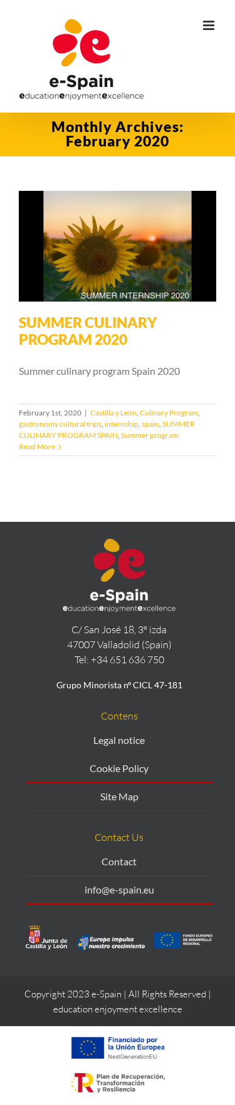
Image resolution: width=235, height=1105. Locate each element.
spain (150, 424)
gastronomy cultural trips (60, 424)
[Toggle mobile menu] (209, 25)
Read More (37, 446)
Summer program (150, 435)
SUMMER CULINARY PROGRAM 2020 (88, 330)
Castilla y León (113, 412)
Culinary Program (169, 412)
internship (121, 424)
